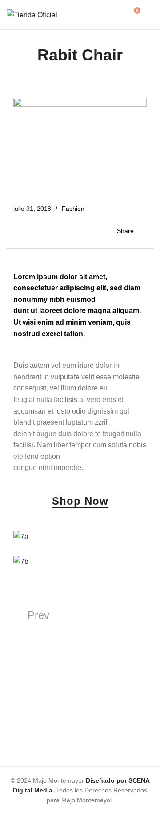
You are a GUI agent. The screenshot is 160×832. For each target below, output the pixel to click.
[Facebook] (57, 816)
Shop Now (80, 501)
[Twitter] (72, 816)
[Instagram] (103, 816)
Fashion (73, 208)
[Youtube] (87, 816)
